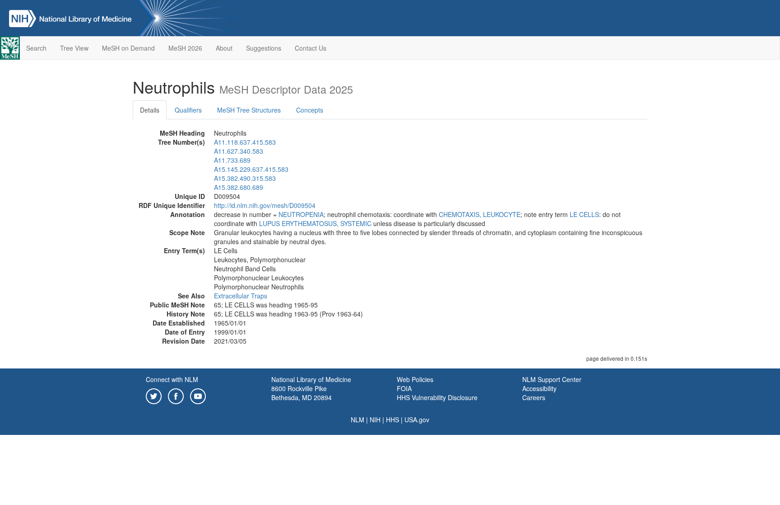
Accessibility (539, 388)
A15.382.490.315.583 (245, 178)
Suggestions (263, 47)
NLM (357, 419)
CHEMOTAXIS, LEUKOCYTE (479, 214)
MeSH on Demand (128, 47)
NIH (375, 419)
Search (36, 47)
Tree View (74, 47)
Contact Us (310, 47)
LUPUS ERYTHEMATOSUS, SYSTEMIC (315, 223)
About (224, 47)
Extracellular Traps (240, 295)
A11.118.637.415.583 (245, 141)
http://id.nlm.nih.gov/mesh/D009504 (265, 205)
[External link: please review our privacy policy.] (154, 395)
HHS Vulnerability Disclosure (437, 397)
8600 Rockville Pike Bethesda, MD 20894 (301, 393)
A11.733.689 (232, 160)
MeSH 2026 (185, 47)
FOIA (404, 388)
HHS (392, 419)
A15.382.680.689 (238, 187)
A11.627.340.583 (238, 151)
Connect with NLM (172, 379)
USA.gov (416, 419)
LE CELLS (584, 214)
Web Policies (415, 379)
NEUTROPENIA (301, 214)
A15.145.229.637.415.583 (251, 169)
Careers (533, 397)
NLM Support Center (551, 379)
